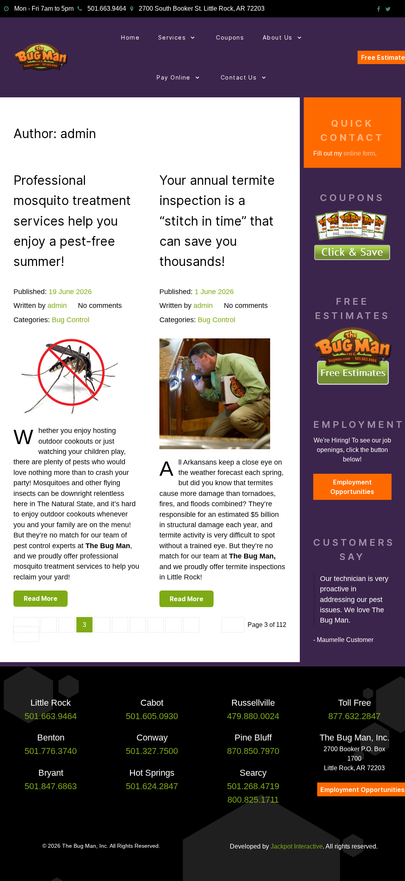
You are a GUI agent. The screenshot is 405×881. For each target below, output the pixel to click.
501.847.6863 (51, 786)
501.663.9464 (106, 8)
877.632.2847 (354, 716)
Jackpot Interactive (297, 846)
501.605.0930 (152, 716)
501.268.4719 (253, 786)
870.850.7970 (253, 751)
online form (359, 153)
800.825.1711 (253, 800)
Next (26, 634)
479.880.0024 (253, 716)
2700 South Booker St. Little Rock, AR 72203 (202, 8)
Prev (26, 624)
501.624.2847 (152, 786)
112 (233, 624)
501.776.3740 (51, 751)
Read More (40, 598)
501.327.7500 (152, 751)
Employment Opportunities (352, 487)
